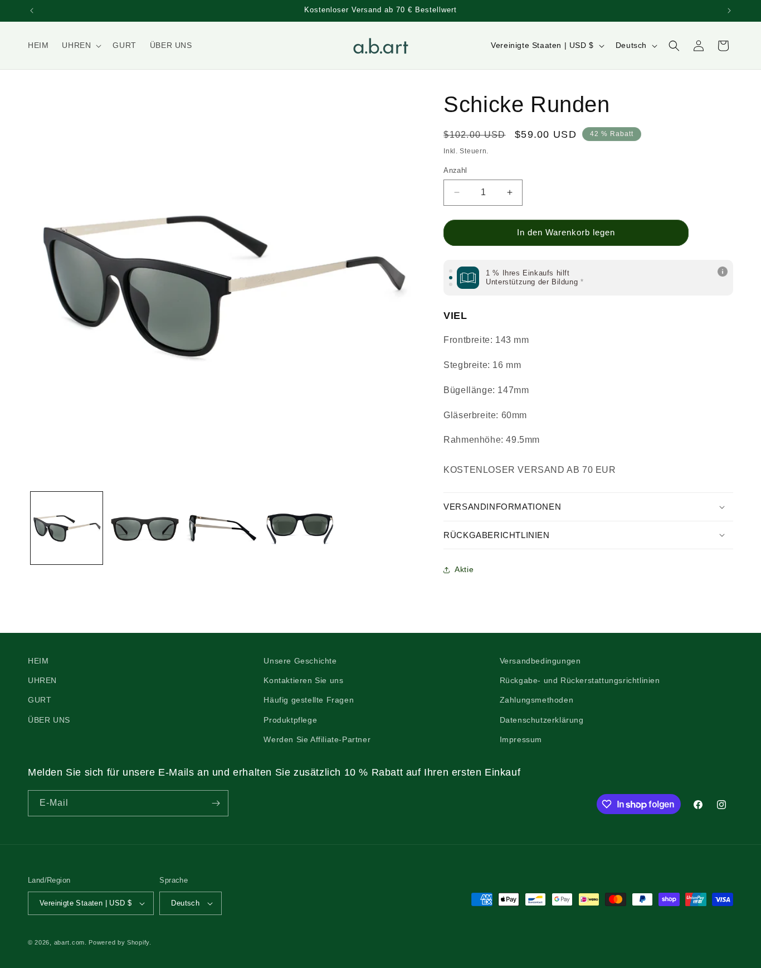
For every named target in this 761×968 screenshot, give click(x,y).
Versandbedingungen (540, 660)
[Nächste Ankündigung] (729, 10)
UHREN (42, 680)
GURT (39, 699)
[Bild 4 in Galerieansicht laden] (299, 528)
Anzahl (455, 170)
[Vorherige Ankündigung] (31, 10)
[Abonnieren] (215, 803)
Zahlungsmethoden (537, 699)
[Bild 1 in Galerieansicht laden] (67, 528)
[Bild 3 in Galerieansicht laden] (222, 528)
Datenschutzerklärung (542, 719)
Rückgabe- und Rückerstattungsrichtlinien (580, 680)
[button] (80, 45)
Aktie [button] (464, 569)
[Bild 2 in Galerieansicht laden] (144, 528)
